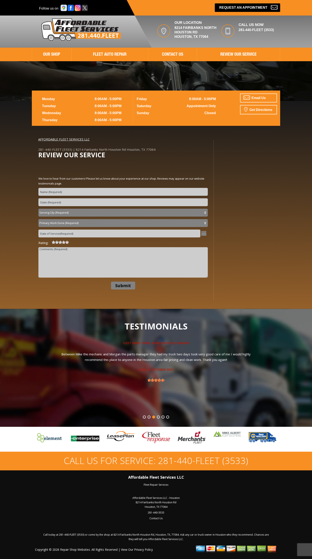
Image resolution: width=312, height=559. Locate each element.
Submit (123, 285)
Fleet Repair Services (156, 485)
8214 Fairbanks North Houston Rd (101, 149)
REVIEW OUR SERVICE (238, 55)
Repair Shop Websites (75, 550)
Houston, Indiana (174, 343)
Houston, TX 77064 (141, 149)
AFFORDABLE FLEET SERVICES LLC (64, 139)
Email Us (258, 98)
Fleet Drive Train (136, 343)
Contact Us (156, 518)
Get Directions (260, 110)
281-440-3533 (156, 512)
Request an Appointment (243, 7)
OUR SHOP (51, 55)
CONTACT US (172, 55)
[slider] (60, 242)
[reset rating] (50, 241)
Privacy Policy (143, 550)
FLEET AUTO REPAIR (109, 55)
